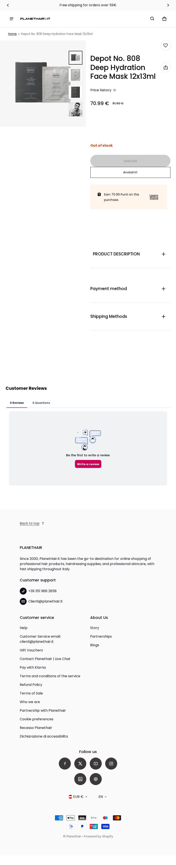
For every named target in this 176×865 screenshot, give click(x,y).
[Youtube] (96, 764)
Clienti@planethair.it (45, 601)
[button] (152, 19)
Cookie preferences (36, 719)
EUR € (78, 796)
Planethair (74, 836)
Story (94, 627)
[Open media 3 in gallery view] (75, 92)
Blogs (94, 645)
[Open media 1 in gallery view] (75, 58)
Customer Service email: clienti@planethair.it (40, 639)
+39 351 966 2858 (42, 591)
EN (101, 796)
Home (12, 34)
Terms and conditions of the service (50, 676)
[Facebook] (65, 764)
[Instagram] (111, 764)
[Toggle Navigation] (12, 19)
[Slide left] (8, 5)
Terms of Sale (31, 693)
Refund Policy (31, 684)
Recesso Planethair (36, 727)
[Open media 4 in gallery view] (75, 109)
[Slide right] (167, 5)
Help (23, 627)
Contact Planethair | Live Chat (45, 658)
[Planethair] (35, 19)
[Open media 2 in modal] (43, 83)
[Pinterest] (96, 779)
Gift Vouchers (31, 650)
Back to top (29, 523)
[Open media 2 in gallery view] (75, 75)
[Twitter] (80, 764)
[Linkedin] (80, 779)
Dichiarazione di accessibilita (44, 736)
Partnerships (101, 636)
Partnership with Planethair (43, 710)
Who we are (30, 701)
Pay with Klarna (33, 667)
